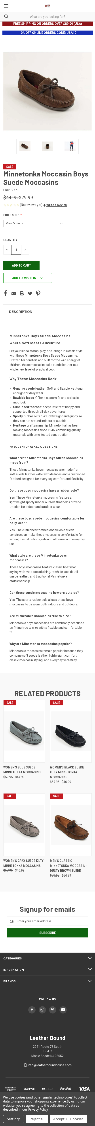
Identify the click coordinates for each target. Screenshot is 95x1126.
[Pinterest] (38, 293)
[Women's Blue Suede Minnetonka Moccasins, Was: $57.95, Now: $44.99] (24, 731)
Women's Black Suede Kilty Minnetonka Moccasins (67, 772)
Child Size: (11, 215)
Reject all (37, 1119)
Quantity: (10, 240)
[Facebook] (5, 293)
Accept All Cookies (68, 1119)
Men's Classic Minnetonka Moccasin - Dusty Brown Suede (68, 866)
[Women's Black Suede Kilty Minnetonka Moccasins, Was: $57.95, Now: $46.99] (71, 731)
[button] (55, 205)
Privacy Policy (38, 1109)
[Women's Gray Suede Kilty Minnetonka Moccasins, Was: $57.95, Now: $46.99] (24, 824)
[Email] (13, 293)
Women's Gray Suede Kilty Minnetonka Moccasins (23, 863)
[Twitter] (30, 293)
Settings (14, 1119)
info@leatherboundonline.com (50, 1065)
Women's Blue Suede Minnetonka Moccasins (22, 769)
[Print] (22, 293)
